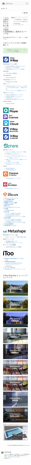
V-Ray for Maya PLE (11, 77)
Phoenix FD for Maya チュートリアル (15, 99)
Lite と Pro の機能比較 (9, 267)
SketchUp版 (7, 218)
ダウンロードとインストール (11, 198)
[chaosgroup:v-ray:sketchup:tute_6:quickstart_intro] (15, 288)
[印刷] (27, 12)
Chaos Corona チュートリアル (13, 178)
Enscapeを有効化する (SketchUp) (14, 221)
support (17, 456)
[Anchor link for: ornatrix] (7, 166)
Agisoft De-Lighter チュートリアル (14, 242)
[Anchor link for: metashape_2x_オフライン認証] (18, 234)
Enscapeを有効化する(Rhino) (13, 215)
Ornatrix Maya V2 (10, 168)
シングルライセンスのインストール (14, 155)
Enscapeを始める (10, 210)
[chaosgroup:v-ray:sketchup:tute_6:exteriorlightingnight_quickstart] (15, 319)
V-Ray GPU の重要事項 (11, 73)
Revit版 (6, 208)
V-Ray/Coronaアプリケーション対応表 (15, 69)
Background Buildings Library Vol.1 (14, 263)
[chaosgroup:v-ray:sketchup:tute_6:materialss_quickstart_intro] (15, 383)
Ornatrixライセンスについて (12, 153)
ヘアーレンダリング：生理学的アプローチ (16, 90)
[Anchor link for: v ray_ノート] (9, 83)
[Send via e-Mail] (25, 12)
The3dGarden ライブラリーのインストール (14, 269)
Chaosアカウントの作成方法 (13, 67)
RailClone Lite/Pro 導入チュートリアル (13, 258)
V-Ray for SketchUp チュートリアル (14, 94)
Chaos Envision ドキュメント (13, 188)
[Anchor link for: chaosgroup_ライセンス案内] (17, 63)
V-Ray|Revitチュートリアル (12, 98)
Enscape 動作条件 (8, 224)
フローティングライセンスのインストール (16, 156)
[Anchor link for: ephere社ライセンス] (13, 149)
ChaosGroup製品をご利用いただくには (15, 66)
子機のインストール (14, 158)
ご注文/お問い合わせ (11, 456)
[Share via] (23, 12)
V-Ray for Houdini (10, 103)
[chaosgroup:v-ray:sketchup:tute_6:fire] (15, 414)
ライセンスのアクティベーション (12, 207)
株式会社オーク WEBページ (17, 37)
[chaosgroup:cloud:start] (10, 123)
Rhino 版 (6, 212)
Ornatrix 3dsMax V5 (11, 170)
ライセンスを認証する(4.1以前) (13, 213)
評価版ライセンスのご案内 (10, 202)
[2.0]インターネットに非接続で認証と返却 (16, 237)
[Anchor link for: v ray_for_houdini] (11, 101)
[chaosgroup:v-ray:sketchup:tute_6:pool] (15, 432)
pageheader (9, 266)
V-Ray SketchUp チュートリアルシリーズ (18, 24)
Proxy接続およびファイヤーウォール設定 (15, 216)
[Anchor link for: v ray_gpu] (9, 71)
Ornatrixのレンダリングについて (14, 164)
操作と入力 (7, 205)
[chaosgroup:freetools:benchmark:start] (10, 130)
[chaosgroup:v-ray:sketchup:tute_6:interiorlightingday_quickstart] (15, 335)
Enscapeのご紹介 (8, 204)
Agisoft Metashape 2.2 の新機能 (13, 247)
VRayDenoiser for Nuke (11, 81)
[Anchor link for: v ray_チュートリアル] (14, 92)
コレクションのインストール (12, 264)
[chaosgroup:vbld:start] (10, 136)
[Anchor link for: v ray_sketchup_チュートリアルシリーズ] (13, 277)
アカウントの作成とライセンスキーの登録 (16, 152)
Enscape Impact (8, 201)
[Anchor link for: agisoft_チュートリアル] (14, 238)
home (5, 456)
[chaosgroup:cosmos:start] (10, 116)
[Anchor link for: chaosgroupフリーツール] (16, 79)
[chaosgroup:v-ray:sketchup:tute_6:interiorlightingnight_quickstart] (15, 351)
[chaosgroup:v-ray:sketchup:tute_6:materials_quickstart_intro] (15, 367)
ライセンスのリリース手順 (12, 162)
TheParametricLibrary (9, 261)
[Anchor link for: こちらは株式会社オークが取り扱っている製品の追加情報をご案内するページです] (11, 33)
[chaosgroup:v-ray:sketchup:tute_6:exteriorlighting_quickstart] (15, 399)
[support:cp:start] (10, 110)
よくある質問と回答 (9, 199)
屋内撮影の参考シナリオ (12, 241)
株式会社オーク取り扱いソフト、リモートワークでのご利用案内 (16, 50)
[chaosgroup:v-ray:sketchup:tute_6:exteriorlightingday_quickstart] (15, 303)
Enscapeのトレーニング (10, 225)
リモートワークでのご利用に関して (20, 21)
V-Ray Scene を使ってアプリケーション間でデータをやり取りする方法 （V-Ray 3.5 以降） (16, 87)
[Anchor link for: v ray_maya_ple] (11, 75)
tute (7, 260)
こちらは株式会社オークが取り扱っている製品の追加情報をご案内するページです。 (20, 19)
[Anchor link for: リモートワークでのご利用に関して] (9, 45)
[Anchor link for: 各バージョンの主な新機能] (16, 244)
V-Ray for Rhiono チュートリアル (14, 96)
